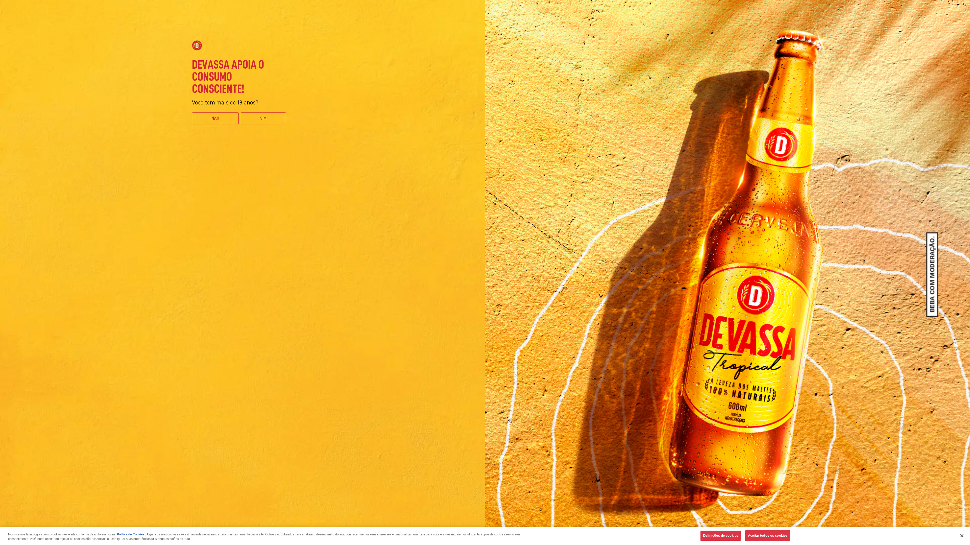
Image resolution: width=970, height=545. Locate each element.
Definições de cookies (720, 535)
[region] (485, 536)
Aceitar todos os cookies (767, 535)
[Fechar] (961, 535)
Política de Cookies (131, 534)
